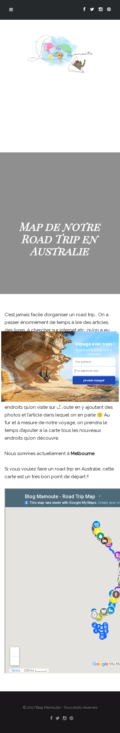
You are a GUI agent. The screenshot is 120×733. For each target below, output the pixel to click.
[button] (95, 344)
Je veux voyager (94, 380)
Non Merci (92, 386)
